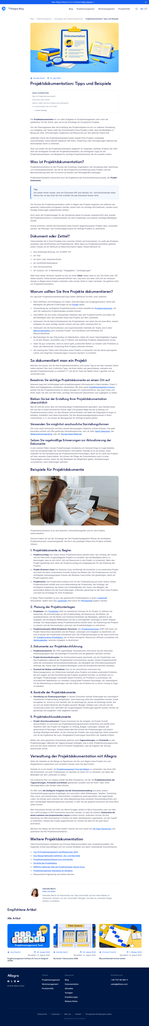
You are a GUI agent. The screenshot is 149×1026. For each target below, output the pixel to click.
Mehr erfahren (87, 2)
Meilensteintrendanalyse (41, 434)
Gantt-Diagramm (102, 431)
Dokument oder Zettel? (41, 100)
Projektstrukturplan (103, 308)
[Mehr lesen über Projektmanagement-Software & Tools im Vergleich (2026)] (28, 936)
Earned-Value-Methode (71, 434)
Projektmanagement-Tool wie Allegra (73, 769)
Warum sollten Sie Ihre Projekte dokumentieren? (50, 103)
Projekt (75, 304)
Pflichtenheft (87, 601)
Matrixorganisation (41, 330)
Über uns (67, 1014)
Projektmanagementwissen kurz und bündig (53, 859)
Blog (71, 9)
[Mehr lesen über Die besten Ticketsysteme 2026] (74, 936)
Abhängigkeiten (40, 640)
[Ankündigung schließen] (145, 2)
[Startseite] (4, 9)
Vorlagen (69, 993)
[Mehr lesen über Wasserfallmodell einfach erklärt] (120, 936)
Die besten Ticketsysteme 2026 (65, 959)
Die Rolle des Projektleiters (45, 863)
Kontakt (78, 1014)
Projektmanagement (86, 9)
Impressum (55, 1014)
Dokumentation (72, 984)
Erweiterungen (71, 997)
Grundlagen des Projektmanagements (68, 19)
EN (146, 9)
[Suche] (136, 9)
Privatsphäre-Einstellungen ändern (98, 1014)
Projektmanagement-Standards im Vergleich (53, 870)
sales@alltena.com (119, 984)
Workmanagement (106, 9)
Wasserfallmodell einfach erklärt (112, 959)
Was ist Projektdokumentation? (44, 96)
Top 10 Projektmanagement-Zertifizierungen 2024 (55, 852)
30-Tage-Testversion (102, 829)
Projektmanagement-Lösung (102, 387)
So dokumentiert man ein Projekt (44, 106)
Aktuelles (69, 988)
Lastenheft (102, 598)
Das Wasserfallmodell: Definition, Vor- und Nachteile (56, 856)
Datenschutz (42, 1014)
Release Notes (71, 1001)
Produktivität (124, 9)
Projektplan (53, 611)
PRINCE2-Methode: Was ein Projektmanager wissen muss (59, 867)
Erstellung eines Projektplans (50, 637)
